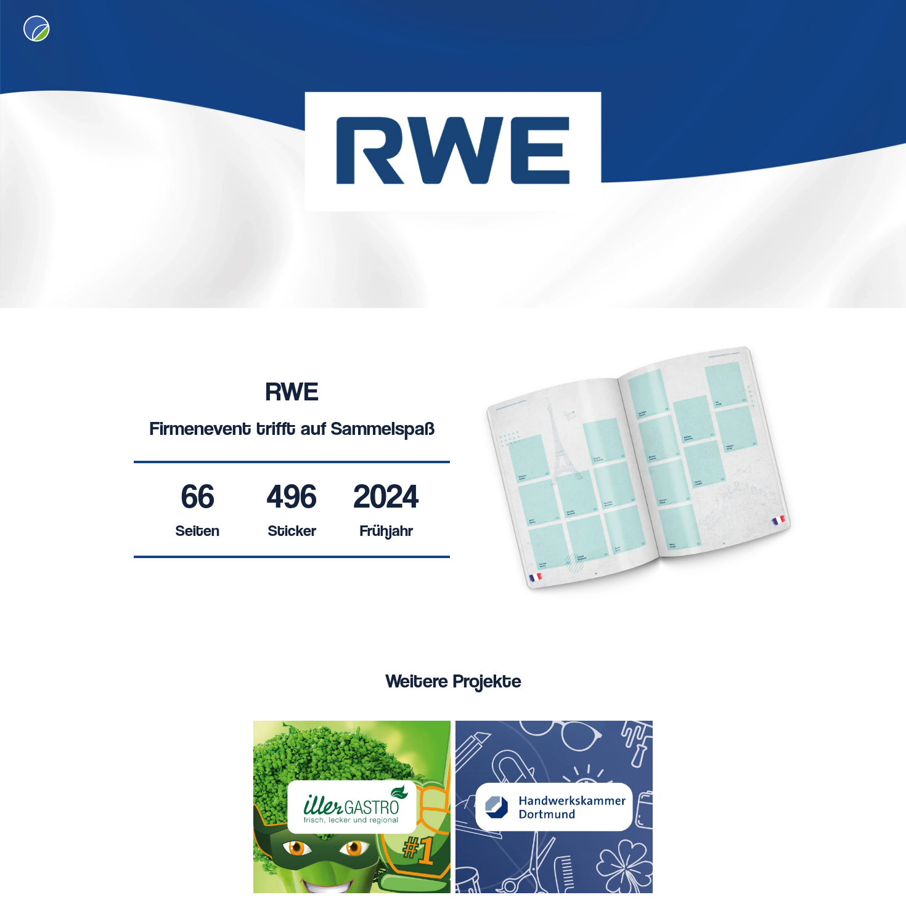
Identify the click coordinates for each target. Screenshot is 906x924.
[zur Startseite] (35, 28)
